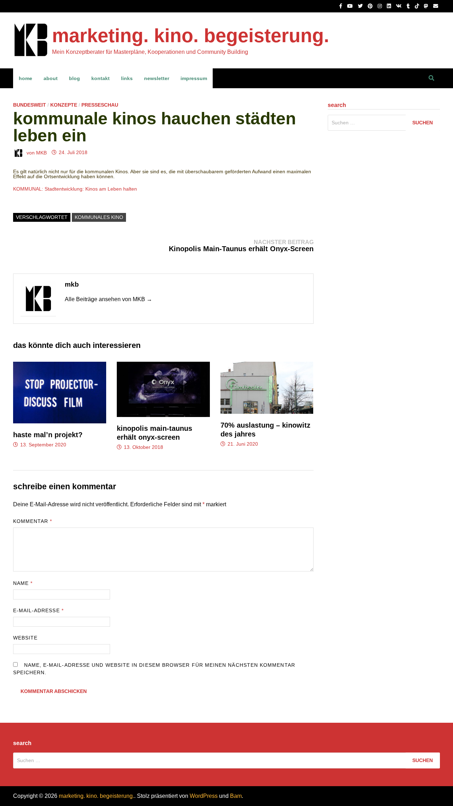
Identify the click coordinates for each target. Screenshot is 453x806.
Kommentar (32, 521)
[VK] (399, 6)
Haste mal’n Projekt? (47, 435)
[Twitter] (361, 6)
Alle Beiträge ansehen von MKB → (108, 299)
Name (23, 583)
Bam (236, 796)
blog (74, 78)
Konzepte (63, 105)
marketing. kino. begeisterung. (190, 35)
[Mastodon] (426, 6)
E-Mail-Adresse (38, 610)
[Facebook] (341, 6)
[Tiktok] (417, 6)
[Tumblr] (409, 6)
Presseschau (99, 105)
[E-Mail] (435, 6)
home (25, 78)
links (127, 78)
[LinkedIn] (389, 6)
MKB (41, 152)
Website (25, 638)
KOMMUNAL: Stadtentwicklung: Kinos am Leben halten (75, 189)
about (51, 78)
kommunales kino (99, 217)
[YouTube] (350, 6)
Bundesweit (29, 105)
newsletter (156, 78)
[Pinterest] (371, 6)
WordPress (204, 796)
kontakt (100, 78)
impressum (193, 78)
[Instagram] (380, 6)
